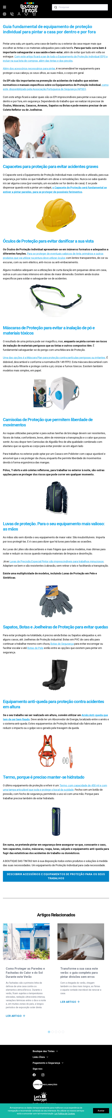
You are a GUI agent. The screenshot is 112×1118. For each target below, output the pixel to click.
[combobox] (80, 7)
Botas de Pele (35, 648)
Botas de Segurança (62, 643)
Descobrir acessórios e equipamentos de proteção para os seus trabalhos (56, 876)
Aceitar (101, 1111)
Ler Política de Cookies (64, 1113)
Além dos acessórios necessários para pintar (29, 68)
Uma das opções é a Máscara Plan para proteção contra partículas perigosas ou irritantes (54, 357)
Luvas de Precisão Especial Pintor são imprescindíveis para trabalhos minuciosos (57, 561)
